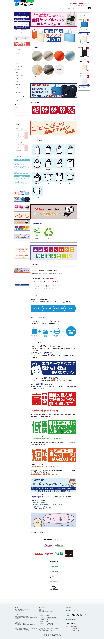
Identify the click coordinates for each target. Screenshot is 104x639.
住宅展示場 (17, 63)
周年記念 (16, 72)
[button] (52, 25)
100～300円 (17, 110)
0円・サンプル (17, 104)
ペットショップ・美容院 (19, 75)
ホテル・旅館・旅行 (18, 66)
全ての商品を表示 (19, 49)
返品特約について (22, 630)
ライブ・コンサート (18, 60)
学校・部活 (17, 69)
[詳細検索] (87, 8)
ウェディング (17, 78)
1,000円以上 (17, 120)
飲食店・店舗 (17, 81)
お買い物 (16, 87)
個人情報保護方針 (57, 634)
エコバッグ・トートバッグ (19, 96)
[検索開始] (89, 8)
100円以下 (16, 107)
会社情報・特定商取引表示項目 (49, 634)
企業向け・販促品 (18, 84)
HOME (19, 8)
